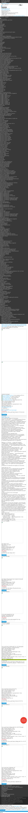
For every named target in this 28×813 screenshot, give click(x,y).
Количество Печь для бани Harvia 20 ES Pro (12, 701)
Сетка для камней (4, 126)
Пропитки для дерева (5, 185)
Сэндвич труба (3, 94)
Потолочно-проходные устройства (8, 118)
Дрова (13, 516)
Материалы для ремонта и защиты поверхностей (12, 314)
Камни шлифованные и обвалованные (9, 251)
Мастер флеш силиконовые (6, 177)
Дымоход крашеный (5, 79)
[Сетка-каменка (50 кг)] (7, 395)
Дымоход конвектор (5, 127)
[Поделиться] (2, 811)
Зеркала (2, 227)
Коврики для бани (4, 245)
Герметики (2, 180)
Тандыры (2, 285)
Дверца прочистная (5, 302)
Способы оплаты (8, 787)
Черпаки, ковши (4, 232)
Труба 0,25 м (3, 82)
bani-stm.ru (17, 806)
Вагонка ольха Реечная (6, 139)
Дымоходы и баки (4, 72)
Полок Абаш (3, 154)
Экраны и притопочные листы (7, 123)
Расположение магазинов (7, 794)
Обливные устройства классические (9, 235)
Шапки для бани (4, 244)
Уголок (1, 160)
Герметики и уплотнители (6, 179)
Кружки (2, 240)
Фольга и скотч (4, 168)
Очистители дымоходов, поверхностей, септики (12, 271)
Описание (4, 416)
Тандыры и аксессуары (5, 284)
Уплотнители (3, 181)
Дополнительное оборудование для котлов (11, 70)
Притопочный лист (4, 125)
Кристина (2, 33)
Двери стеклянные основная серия (8, 198)
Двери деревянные (4, 193)
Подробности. (24, 809)
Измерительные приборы (6, 262)
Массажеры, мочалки (5, 275)
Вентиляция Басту (4, 73)
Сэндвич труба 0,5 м (5, 96)
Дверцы (2, 299)
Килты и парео (3, 281)
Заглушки (2, 117)
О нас (2, 792)
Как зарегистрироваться (7, 786)
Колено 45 (2, 89)
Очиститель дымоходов (6, 273)
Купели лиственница (5, 211)
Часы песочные (3, 266)
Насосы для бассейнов (5, 308)
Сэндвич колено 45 (4, 99)
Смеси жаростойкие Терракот (7, 173)
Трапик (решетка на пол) (6, 241)
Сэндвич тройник (4, 101)
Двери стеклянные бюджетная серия (9, 197)
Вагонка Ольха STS (4, 135)
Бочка (1, 237)
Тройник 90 (3, 87)
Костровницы (3, 291)
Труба (1, 81)
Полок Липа (3, 152)
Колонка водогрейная (5, 59)
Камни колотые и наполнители (7, 250)
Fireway (2, 28)
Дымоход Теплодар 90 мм (6, 130)
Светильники (3, 189)
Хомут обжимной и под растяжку (8, 111)
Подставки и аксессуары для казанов (9, 297)
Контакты (4, 7)
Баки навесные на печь (5, 78)
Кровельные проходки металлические (9, 178)
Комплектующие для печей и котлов (9, 66)
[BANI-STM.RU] (5, 3)
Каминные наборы (4, 253)
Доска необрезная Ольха (6, 133)
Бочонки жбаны (4, 236)
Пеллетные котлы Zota (5, 54)
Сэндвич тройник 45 (5, 102)
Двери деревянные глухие (6, 194)
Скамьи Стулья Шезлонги (6, 208)
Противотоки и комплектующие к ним (9, 310)
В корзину (4, 414)
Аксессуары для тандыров (6, 286)
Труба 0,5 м (3, 83)
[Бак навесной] (6, 398)
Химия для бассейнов (5, 307)
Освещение (3, 188)
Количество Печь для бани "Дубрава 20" (12, 781)
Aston (1, 21)
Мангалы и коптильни (5, 292)
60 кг (13, 518)
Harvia (1, 31)
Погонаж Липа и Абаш (5, 149)
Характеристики (5, 417)
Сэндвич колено (4, 98)
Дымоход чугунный (4, 107)
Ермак (1, 27)
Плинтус (2, 157)
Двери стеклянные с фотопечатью (8, 199)
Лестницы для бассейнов (6, 313)
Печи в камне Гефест (5, 63)
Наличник (2, 156)
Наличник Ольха (4, 144)
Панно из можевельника (6, 221)
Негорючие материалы (5, 162)
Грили (1, 290)
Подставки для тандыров (6, 288)
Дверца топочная (4, 300)
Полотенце (2, 282)
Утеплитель (3, 167)
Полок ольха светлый (5, 142)
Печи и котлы (3, 19)
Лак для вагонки (4, 186)
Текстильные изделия (5, 279)
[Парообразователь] (7, 400)
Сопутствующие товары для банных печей (10, 68)
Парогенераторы (4, 71)
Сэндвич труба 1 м (4, 97)
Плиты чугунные (4, 305)
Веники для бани (4, 278)
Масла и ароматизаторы (6, 257)
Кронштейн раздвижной (6, 114)
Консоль (2, 116)
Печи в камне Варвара (5, 62)
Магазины (3, 2)
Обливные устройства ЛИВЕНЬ (7, 234)
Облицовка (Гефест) (5, 64)
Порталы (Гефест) (4, 65)
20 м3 (13, 514)
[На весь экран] (3, 811)
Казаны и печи (3, 294)
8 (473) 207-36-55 (6, 8)
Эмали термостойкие (5, 191)
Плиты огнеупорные (5, 163)
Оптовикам (4, 793)
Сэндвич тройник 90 (5, 103)
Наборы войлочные (5, 248)
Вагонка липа (3, 150)
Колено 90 (2, 90)
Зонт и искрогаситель (5, 92)
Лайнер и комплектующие (6, 315)
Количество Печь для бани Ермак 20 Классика (13, 412)
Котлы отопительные (5, 48)
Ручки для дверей (4, 201)
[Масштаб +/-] (4, 811)
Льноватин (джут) (4, 169)
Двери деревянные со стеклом (7, 195)
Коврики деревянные (5, 225)
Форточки (2, 200)
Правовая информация (7, 789)
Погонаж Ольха (4, 132)
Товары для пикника (5, 283)
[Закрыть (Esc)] (0, 811)
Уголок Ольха (3, 147)
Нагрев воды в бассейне (6, 312)
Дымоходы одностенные (6, 80)
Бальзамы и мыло (4, 260)
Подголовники (3, 224)
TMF (1, 23)
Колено (2, 88)
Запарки (2, 261)
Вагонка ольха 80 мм (5, 136)
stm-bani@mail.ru (5, 1)
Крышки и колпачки (4, 289)
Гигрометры (3, 264)
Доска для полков (4, 151)
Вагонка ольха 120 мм (5, 137)
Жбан (1, 238)
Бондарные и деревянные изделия (8, 219)
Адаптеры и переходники (6, 129)
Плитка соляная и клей (5, 268)
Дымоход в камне (4, 108)
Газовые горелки (4, 69)
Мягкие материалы (4, 164)
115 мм (13, 519)
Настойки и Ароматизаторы (7, 259)
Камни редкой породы (5, 252)
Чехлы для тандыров (5, 287)
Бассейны (2, 306)
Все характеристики (6, 407)
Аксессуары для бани (5, 242)
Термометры (3, 263)
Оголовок (2, 105)
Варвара (2, 25)
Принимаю (2, 810)
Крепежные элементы (5, 109)
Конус (1, 106)
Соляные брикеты (4, 270)
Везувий (2, 29)
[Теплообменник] (6, 397)
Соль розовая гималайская (6, 267)
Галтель (2, 158)
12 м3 (13, 515)
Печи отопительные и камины (7, 38)
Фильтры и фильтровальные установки (9, 309)
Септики (2, 274)
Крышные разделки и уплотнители (8, 176)
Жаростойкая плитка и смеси (7, 170)
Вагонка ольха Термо (5, 138)
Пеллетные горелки (5, 57)
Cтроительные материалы (6, 131)
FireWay (2, 39)
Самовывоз (20, 787)
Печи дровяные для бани (6, 20)
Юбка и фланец (4, 128)
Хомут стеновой (4, 112)
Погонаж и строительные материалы (10, 319)
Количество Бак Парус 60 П (8, 552)
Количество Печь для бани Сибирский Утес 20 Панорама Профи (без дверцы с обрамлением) (13, 662)
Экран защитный (4, 124)
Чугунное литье (4, 298)
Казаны (2, 295)
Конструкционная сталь (17, 517)
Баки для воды (3, 74)
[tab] (14, 416)
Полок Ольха (3, 141)
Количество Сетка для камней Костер (11, 619)
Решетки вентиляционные (6, 184)
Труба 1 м (2, 84)
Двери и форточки (4, 192)
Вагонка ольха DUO (5, 140)
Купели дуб (2, 210)
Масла (1, 258)
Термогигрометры (4, 265)
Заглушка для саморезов (6, 161)
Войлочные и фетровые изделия (8, 243)
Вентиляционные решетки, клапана (8, 182)
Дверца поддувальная (5, 301)
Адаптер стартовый (5, 104)
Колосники (2, 303)
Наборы (2, 280)
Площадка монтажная (5, 115)
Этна (1, 45)
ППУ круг (2, 119)
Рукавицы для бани (4, 246)
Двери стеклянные (4, 196)
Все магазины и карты (19, 15)
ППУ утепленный (4, 120)
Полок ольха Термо (5, 143)
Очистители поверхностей (6, 272)
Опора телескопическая (6, 110)
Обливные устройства (5, 233)
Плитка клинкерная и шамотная (8, 171)
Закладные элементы (5, 311)
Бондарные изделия (5, 229)
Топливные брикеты (5, 293)
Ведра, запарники (4, 230)
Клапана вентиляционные (6, 183)
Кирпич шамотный (4, 165)
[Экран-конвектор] (6, 396)
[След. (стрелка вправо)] (2, 812)
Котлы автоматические (6, 53)
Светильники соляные (5, 269)
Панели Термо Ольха (5, 134)
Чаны (1, 203)
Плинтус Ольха (3, 145)
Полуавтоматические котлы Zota (8, 56)
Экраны (2, 256)
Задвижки (2, 304)
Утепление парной (4, 166)
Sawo (1, 35)
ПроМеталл (3, 26)
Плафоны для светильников (7, 190)
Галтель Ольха (3, 146)
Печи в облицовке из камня (6, 60)
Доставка (14, 787)
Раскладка (2, 159)
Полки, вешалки (4, 223)
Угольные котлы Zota (5, 55)
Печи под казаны (4, 296)
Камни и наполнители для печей (8, 249)
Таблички (2, 228)
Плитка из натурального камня (7, 172)
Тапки (1, 247)
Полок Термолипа (4, 153)
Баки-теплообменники (5, 76)
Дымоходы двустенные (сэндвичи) (8, 93)
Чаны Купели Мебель (5, 202)
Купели (1, 209)
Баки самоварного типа (6, 75)
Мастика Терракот (4, 174)
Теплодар (2, 24)
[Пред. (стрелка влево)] (0, 812)
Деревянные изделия (5, 220)
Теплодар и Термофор (5, 36)
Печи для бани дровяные (7, 316)
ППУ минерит (3, 122)
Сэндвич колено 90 (4, 100)
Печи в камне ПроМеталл (6, 61)
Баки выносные (3, 77)
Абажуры (2, 222)
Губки (1, 277)
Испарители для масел (5, 276)
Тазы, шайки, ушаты (5, 231)
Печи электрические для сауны (7, 32)
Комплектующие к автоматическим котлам (10, 58)
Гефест (2, 30)
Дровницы (2, 255)
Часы (1, 226)
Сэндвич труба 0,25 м (5, 95)
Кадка (1, 239)
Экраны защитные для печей (7, 67)
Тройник (2, 85)
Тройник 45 (3, 86)
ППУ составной (4, 121)
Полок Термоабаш (4, 155)
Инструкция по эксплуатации (9, 410)
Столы (1, 207)
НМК (1, 22)
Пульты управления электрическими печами (11, 37)
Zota (1, 49)
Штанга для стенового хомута (7, 113)
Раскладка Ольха (4, 148)
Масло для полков (4, 187)
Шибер (1, 91)
